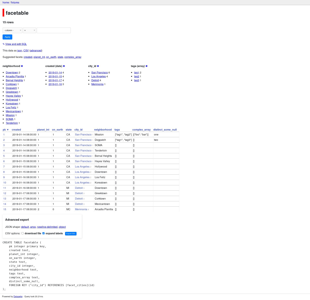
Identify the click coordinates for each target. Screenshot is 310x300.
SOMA (9, 119)
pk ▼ (6, 129)
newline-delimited (47, 227)
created (28, 57)
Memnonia (97, 84)
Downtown (12, 72)
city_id (78, 129)
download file (32, 233)
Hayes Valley (13, 96)
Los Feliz (11, 107)
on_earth (51, 57)
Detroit (95, 80)
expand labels (54, 233)
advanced (35, 50)
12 (4, 193)
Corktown (11, 84)
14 (4, 204)
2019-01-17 (55, 80)
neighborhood (103, 129)
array (33, 227)
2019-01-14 (55, 72)
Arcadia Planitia (15, 76)
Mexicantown (13, 111)
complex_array (72, 57)
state (60, 57)
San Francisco (99, 72)
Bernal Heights (14, 80)
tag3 (136, 80)
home (6, 2)
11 (4, 188)
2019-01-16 (55, 84)
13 (4, 198)
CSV (26, 50)
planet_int (39, 57)
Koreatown (12, 103)
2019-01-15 (55, 76)
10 (4, 182)
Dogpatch (11, 88)
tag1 (136, 72)
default (25, 227)
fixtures (15, 2)
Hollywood (12, 99)
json (19, 50)
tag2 (136, 76)
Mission (10, 115)
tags (117, 129)
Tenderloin (12, 123)
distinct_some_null (165, 129)
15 (4, 209)
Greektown (12, 92)
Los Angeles (98, 76)
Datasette (18, 296)
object (62, 227)
